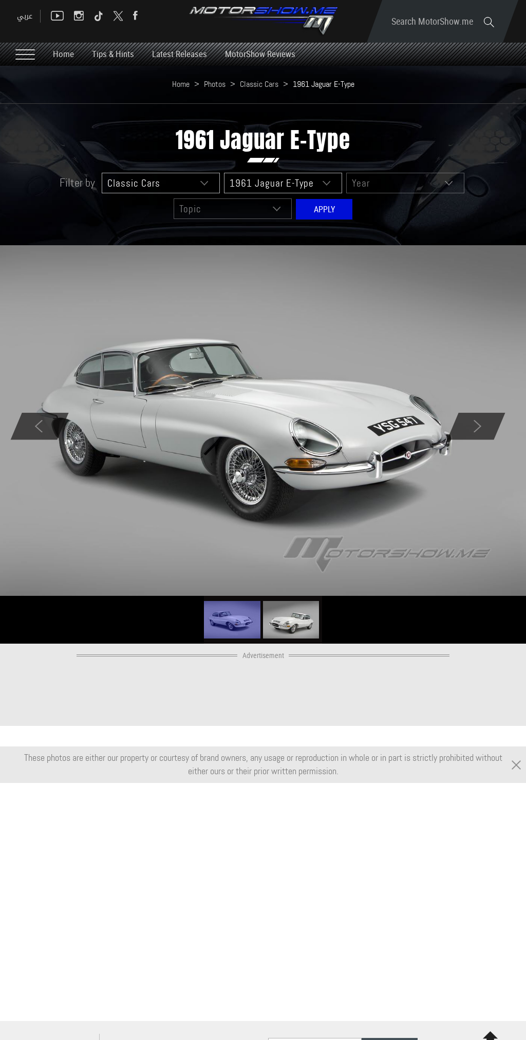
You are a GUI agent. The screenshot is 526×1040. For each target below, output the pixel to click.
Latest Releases (179, 54)
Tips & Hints (113, 54)
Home (63, 54)
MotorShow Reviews (260, 54)
